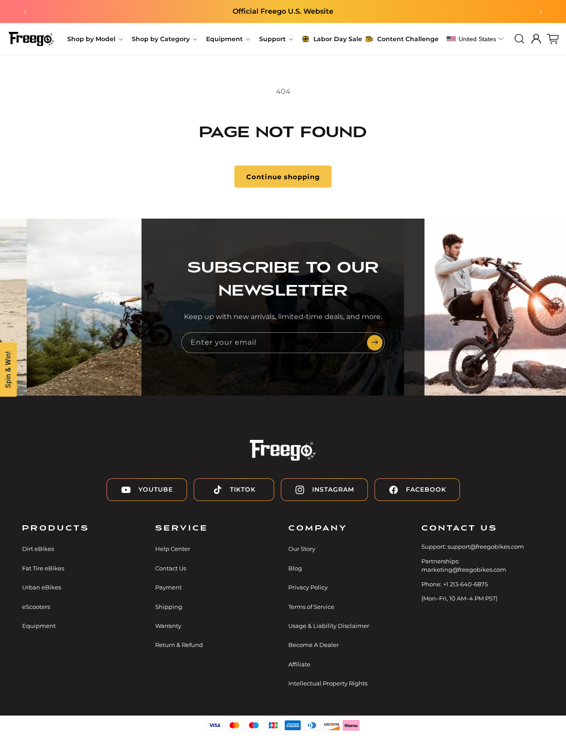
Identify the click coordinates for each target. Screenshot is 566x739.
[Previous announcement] (25, 11)
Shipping (168, 606)
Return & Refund (179, 644)
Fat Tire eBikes (43, 568)
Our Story (301, 548)
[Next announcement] (541, 11)
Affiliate (299, 664)
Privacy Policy (308, 587)
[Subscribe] (374, 342)
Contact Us (170, 568)
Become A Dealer (313, 644)
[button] (94, 39)
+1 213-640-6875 (465, 584)
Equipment (39, 625)
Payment (168, 587)
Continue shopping (283, 177)
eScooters (36, 606)
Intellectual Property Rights (327, 683)
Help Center (172, 548)
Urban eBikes (41, 587)
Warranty (168, 625)
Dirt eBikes (38, 548)
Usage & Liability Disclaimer (328, 625)
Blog (295, 568)
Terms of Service (311, 606)
